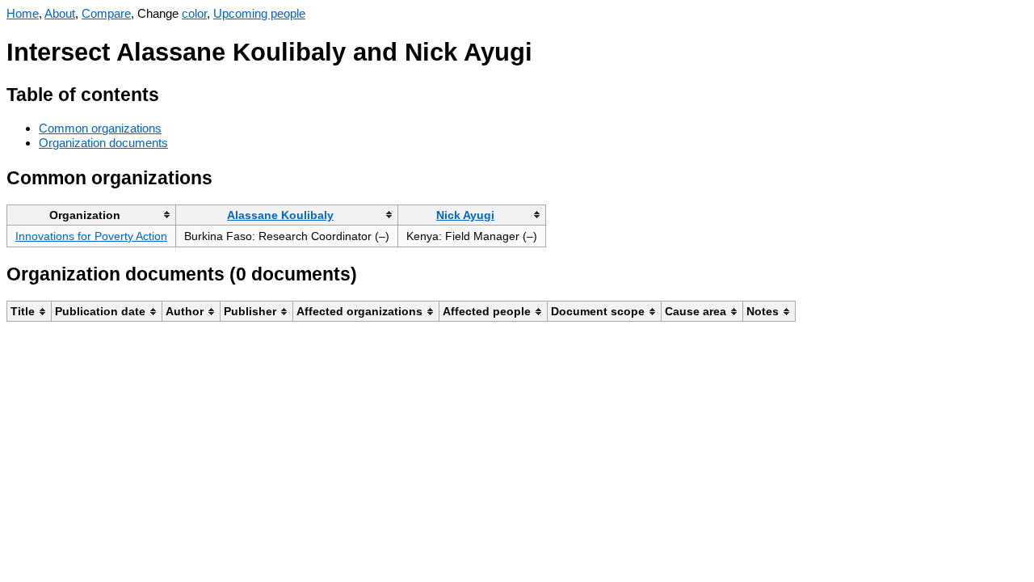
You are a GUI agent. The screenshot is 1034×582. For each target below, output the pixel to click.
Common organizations (100, 128)
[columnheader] (91, 215)
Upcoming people (259, 13)
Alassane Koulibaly (280, 215)
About (59, 13)
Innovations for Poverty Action (91, 236)
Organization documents (103, 143)
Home (22, 13)
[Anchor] (171, 92)
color (194, 13)
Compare (106, 13)
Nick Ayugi (465, 215)
